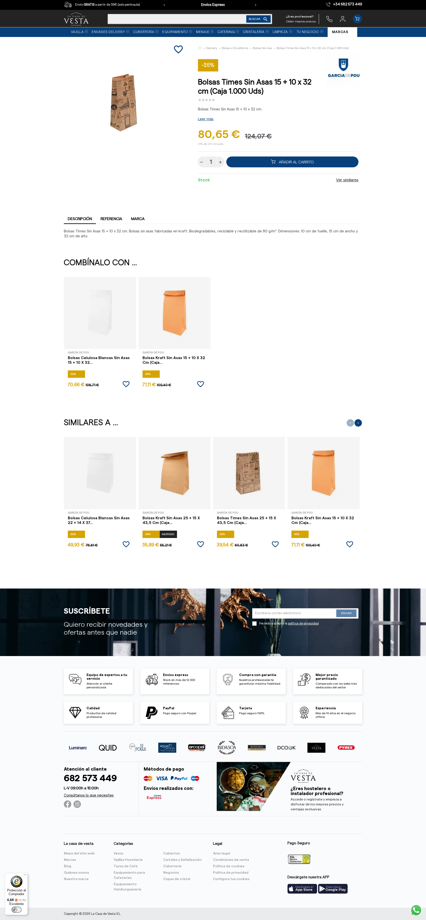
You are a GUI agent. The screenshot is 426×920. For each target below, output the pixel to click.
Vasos (118, 853)
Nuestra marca (76, 879)
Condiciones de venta (231, 860)
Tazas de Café (126, 866)
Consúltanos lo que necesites (89, 795)
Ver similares (347, 180)
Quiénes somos (76, 872)
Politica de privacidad (230, 872)
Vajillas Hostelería (128, 860)
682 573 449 (90, 778)
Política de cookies (228, 866)
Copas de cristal (176, 879)
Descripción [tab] (80, 219)
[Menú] (25, 876)
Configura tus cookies (231, 879)
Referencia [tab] (111, 219)
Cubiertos (171, 853)
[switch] (16, 910)
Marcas (70, 860)
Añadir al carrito (296, 162)
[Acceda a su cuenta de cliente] (343, 19)
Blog (67, 866)
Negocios (171, 872)
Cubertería (172, 866)
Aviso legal (221, 853)
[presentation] (164, 4)
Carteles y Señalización (182, 860)
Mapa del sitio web (79, 853)
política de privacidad (303, 623)
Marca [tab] (138, 219)
